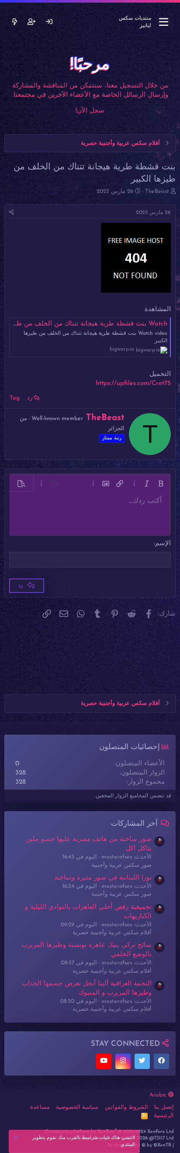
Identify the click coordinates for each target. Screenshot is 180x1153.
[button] (160, 484)
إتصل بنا (164, 1107)
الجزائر (116, 428)
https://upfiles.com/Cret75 (133, 383)
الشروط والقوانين (126, 1107)
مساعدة (40, 1107)
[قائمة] (163, 22)
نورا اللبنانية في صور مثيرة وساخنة (103, 878)
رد (29, 398)
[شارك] (11, 213)
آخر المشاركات (134, 823)
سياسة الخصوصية (77, 1107)
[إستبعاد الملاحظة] (17, 1139)
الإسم (163, 543)
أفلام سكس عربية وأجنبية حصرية (112, 933)
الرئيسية (164, 1115)
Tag (15, 398)
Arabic (158, 1095)
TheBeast (157, 191)
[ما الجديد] (14, 22)
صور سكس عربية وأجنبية (121, 865)
